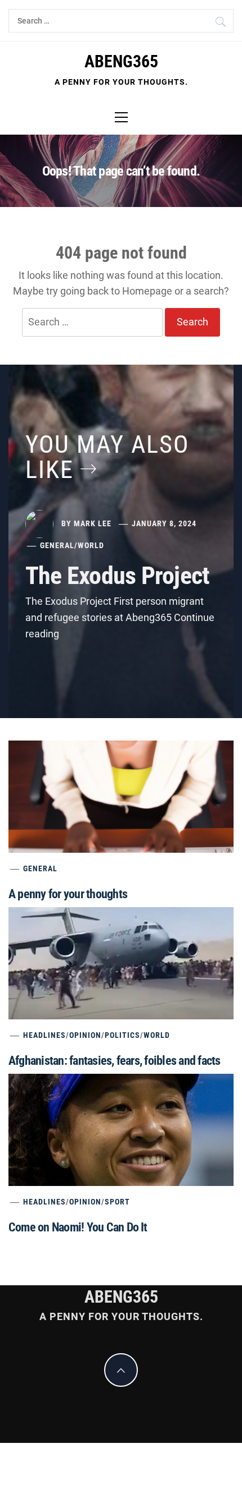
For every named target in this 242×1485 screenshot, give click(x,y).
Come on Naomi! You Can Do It (77, 1227)
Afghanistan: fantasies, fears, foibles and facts (114, 1061)
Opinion (85, 1035)
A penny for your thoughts (67, 894)
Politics (122, 1035)
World (91, 545)
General (57, 545)
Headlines (44, 1035)
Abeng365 (121, 61)
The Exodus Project (117, 575)
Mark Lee (92, 523)
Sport (117, 1201)
